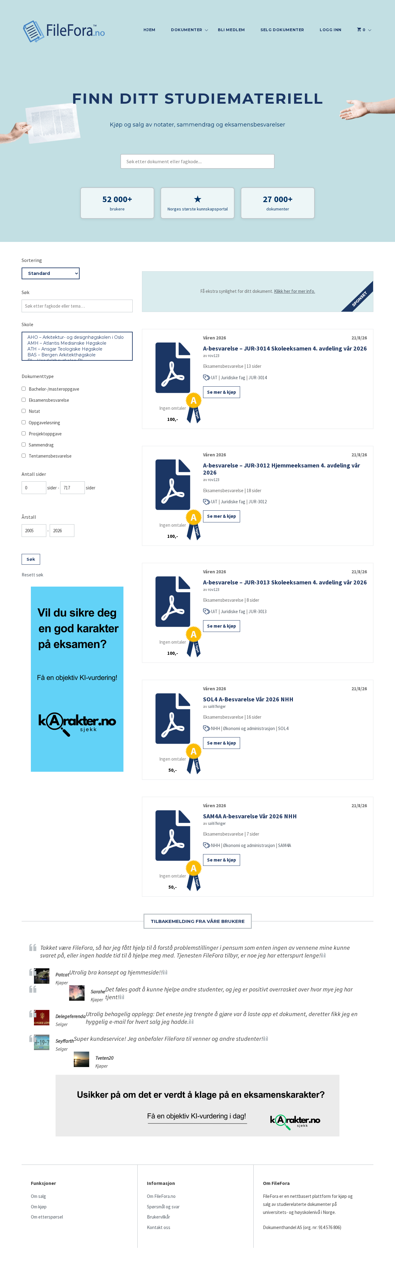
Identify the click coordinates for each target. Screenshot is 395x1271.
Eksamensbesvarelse (49, 400)
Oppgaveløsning (44, 423)
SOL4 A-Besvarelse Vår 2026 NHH (248, 699)
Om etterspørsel (47, 1217)
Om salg (38, 1196)
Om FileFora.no (161, 1196)
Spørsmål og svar (163, 1207)
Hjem (149, 29)
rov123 (213, 355)
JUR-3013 (257, 611)
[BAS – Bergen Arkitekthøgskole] (77, 355)
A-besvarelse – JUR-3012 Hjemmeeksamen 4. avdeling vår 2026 (281, 468)
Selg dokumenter (282, 29)
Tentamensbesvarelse (50, 456)
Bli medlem (231, 29)
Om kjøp (39, 1207)
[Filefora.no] (64, 32)
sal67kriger (217, 706)
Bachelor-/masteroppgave (54, 389)
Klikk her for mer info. (294, 291)
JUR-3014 (257, 377)
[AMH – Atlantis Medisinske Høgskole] (77, 343)
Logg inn (331, 29)
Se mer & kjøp (221, 392)
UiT (214, 377)
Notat (34, 411)
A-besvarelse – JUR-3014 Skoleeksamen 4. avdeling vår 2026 (285, 348)
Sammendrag (41, 445)
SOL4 (283, 728)
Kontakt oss (158, 1227)
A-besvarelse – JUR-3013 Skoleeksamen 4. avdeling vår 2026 (285, 582)
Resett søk (32, 575)
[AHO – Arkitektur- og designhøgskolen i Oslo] (77, 337)
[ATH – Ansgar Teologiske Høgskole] (77, 349)
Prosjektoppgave (45, 434)
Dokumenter (186, 29)
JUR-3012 (257, 502)
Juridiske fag (233, 377)
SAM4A (284, 845)
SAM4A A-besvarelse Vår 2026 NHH (250, 816)
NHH (215, 728)
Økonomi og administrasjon (249, 728)
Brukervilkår (158, 1217)
